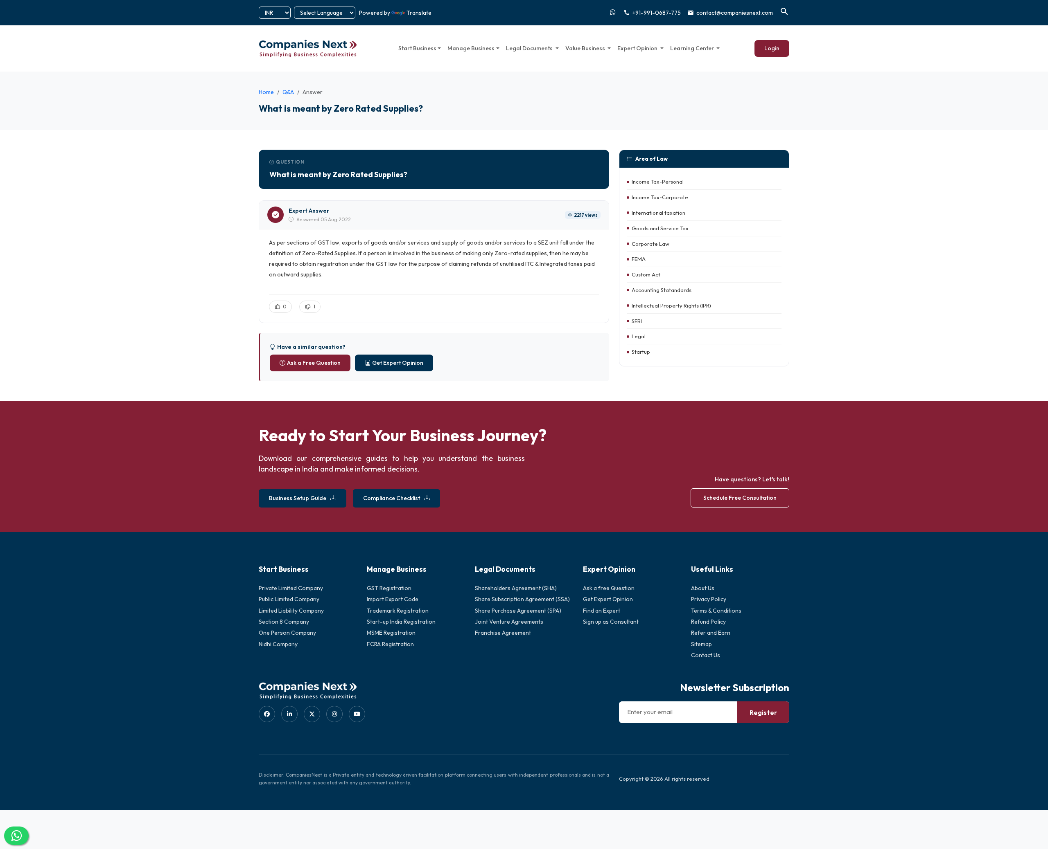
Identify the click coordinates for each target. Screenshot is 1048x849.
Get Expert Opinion (397, 362)
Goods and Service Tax (660, 228)
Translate (419, 12)
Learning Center (692, 48)
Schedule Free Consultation (740, 497)
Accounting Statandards (661, 290)
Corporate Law (650, 243)
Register (763, 712)
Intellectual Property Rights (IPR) (671, 305)
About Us (702, 588)
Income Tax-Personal (658, 182)
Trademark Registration (398, 610)
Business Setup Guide (297, 498)
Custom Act (646, 275)
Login (771, 48)
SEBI (637, 321)
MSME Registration (391, 632)
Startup (641, 352)
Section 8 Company (284, 621)
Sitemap (701, 644)
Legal (639, 336)
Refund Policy (708, 621)
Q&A (288, 92)
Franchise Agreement (503, 632)
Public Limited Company (289, 599)
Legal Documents (530, 48)
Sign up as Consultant (611, 621)
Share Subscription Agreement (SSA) (522, 599)
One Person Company (287, 632)
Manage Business (471, 48)
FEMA (639, 259)
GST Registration (389, 588)
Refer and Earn (710, 632)
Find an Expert (601, 610)
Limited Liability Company (291, 610)
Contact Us (705, 655)
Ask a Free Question (314, 362)
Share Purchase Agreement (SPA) (518, 610)
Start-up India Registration (401, 621)
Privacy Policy (708, 599)
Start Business (417, 48)
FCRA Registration (390, 644)
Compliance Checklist (391, 498)
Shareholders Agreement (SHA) (516, 588)
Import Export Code (392, 599)
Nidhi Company (278, 644)
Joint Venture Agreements (509, 621)
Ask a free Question (609, 588)
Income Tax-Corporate (660, 197)
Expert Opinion (638, 48)
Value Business (585, 48)
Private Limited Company (291, 588)
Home (266, 92)
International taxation (658, 212)
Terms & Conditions (716, 610)
